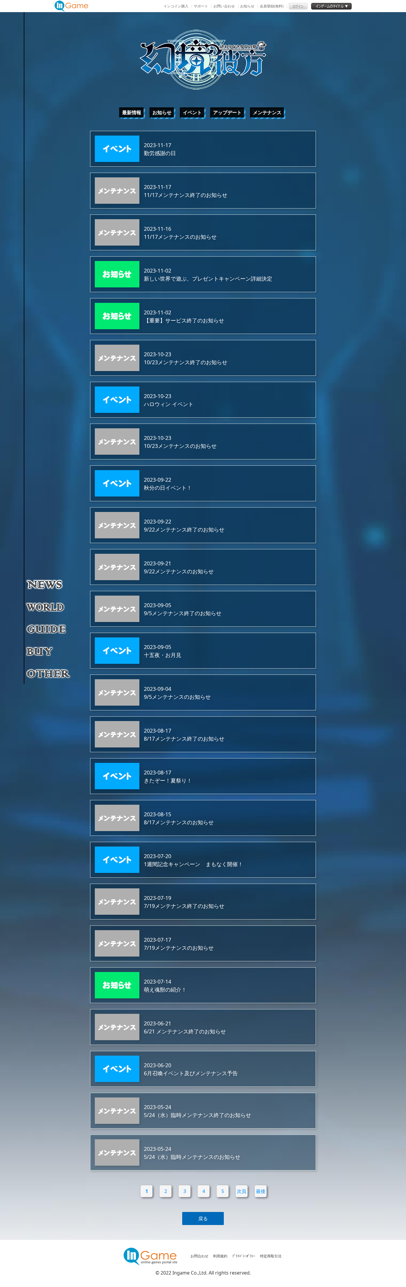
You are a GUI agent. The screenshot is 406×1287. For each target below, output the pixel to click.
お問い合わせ (224, 6)
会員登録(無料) (272, 6)
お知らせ (247, 6)
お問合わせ (199, 1256)
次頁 (241, 1191)
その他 (49, 673)
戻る (203, 1218)
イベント (192, 112)
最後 (260, 1191)
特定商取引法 (270, 1256)
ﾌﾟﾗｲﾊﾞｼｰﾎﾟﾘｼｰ (243, 1256)
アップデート (227, 112)
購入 (49, 651)
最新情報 (131, 112)
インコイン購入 (175, 6)
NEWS (49, 584)
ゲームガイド (49, 629)
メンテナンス (267, 112)
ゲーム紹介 (49, 607)
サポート (201, 6)
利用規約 (220, 1256)
